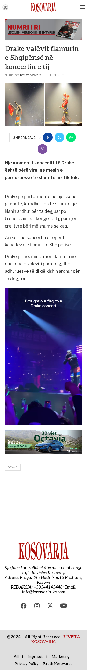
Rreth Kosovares (57, 664)
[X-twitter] (50, 605)
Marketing (61, 657)
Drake (12, 467)
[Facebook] (24, 605)
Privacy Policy (27, 664)
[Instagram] (37, 605)
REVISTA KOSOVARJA (55, 639)
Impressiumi (37, 657)
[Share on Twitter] (59, 137)
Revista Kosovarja (31, 75)
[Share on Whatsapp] (71, 137)
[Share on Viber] (42, 149)
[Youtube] (64, 605)
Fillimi (18, 657)
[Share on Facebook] (48, 137)
